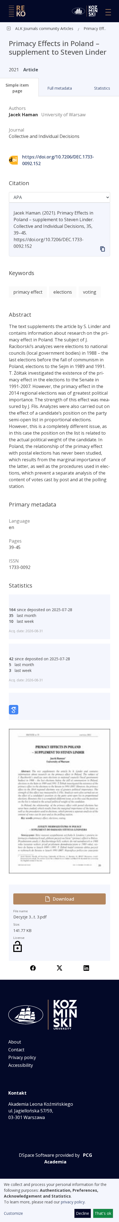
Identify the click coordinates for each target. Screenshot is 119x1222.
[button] (60, 88)
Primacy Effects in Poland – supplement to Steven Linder (96, 28)
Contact (16, 1050)
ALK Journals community (37, 28)
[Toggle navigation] (108, 12)
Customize (13, 1213)
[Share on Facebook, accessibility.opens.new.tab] (33, 967)
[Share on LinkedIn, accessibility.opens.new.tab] (86, 967)
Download (63, 899)
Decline (82, 1213)
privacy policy (73, 1202)
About (14, 1042)
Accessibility (20, 1065)
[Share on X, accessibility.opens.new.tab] (59, 967)
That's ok (103, 1213)
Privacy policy (22, 1057)
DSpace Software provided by (49, 1155)
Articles (66, 28)
